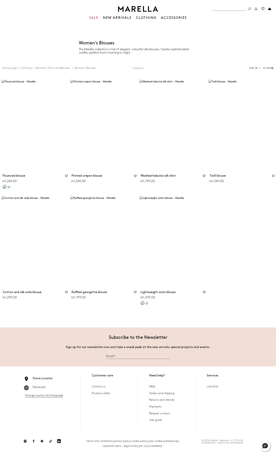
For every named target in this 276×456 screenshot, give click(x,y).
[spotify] (42, 441)
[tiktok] (50, 441)
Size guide (155, 420)
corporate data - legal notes (119, 446)
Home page (9, 68)
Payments (155, 406)
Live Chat (212, 386)
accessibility (155, 446)
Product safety (101, 393)
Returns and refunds (161, 400)
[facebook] (33, 441)
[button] (268, 68)
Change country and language (44, 395)
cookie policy (139, 441)
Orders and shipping (161, 393)
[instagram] (25, 441)
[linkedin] (59, 441)
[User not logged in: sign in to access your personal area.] (256, 9)
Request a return (159, 413)
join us (142, 446)
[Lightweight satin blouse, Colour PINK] (146, 303)
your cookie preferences (163, 441)
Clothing (26, 68)
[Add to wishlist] (66, 177)
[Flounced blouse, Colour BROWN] (8, 186)
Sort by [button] (253, 68)
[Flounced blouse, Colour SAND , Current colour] (4, 186)
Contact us (99, 386)
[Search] (249, 9)
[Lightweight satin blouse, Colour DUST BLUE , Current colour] (142, 303)
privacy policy (122, 441)
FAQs (152, 386)
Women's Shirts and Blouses (52, 68)
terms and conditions (99, 441)
